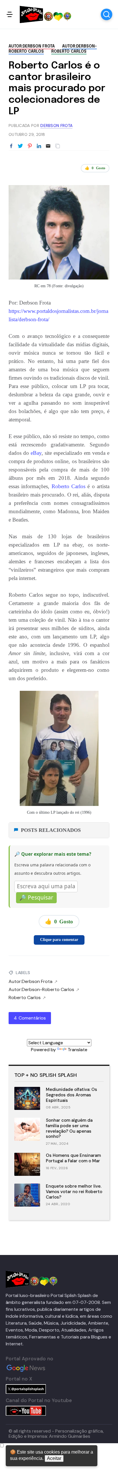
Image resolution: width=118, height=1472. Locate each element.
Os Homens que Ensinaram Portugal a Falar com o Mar (73, 1158)
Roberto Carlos (68, 52)
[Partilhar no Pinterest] (29, 146)
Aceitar (54, 1458)
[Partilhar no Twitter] (20, 146)
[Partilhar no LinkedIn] (39, 146)
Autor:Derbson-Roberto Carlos (41, 989)
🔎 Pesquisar (36, 897)
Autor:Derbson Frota (32, 46)
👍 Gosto (95, 168)
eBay (36, 453)
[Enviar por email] (48, 145)
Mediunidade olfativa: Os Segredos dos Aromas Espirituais (71, 1095)
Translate (77, 1050)
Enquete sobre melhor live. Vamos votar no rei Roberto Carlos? (74, 1191)
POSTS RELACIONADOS (51, 830)
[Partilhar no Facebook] (11, 146)
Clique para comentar (59, 939)
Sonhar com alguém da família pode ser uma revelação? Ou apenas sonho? (69, 1128)
